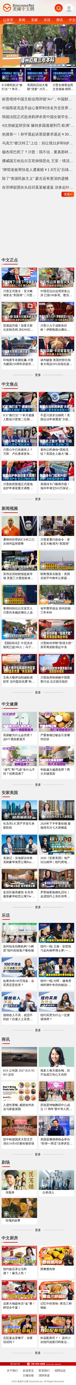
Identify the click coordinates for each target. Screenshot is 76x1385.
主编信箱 (28, 1375)
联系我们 (44, 1370)
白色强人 (48, 1192)
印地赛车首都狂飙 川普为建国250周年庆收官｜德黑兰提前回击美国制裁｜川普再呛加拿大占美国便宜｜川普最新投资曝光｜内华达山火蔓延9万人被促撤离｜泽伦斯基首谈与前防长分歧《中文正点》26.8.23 (18, 362)
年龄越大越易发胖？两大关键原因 (55, 771)
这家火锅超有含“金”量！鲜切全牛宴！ (19, 1305)
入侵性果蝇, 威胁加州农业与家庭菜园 (18, 1107)
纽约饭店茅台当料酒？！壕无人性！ (15, 1271)
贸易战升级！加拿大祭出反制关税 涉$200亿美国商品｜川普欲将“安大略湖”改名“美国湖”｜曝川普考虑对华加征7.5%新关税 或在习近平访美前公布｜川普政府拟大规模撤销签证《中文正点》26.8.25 (18, 328)
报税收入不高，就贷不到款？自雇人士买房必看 (18, 1017)
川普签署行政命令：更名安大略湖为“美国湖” (55, 541)
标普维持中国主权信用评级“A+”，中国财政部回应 (38, 99)
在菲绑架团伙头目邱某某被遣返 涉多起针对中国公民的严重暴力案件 (38, 187)
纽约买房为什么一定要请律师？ (55, 1017)
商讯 (59, 20)
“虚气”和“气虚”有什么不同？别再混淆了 (19, 771)
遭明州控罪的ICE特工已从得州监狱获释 (18, 541)
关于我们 (12, 1370)
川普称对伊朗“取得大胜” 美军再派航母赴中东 (56, 645)
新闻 (22, 20)
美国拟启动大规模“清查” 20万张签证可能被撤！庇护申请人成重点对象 (37, 87)
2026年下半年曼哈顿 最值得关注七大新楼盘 (55, 825)
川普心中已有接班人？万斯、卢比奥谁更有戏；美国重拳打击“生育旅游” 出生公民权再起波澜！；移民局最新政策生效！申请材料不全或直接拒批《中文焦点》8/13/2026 (19, 452)
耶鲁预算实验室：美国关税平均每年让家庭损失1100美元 (55, 576)
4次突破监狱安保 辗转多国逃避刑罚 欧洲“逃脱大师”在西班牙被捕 (38, 125)
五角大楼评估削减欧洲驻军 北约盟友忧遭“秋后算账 (19, 680)
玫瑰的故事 (13, 1220)
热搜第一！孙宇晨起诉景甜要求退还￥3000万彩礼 (38, 134)
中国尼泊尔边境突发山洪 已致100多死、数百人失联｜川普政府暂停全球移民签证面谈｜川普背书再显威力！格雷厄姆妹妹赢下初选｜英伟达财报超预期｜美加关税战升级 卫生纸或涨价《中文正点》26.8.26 (56, 293)
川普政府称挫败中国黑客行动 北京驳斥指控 (55, 679)
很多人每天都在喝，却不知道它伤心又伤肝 (55, 1072)
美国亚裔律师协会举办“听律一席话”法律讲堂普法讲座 (56, 1142)
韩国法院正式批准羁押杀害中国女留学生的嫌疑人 (38, 117)
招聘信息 (60, 1370)
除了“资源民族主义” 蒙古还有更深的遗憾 (35, 178)
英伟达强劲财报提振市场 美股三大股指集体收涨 (18, 576)
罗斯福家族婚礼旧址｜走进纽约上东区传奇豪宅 (55, 894)
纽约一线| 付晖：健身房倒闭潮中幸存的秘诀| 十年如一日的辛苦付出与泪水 (55, 983)
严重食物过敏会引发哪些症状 (55, 737)
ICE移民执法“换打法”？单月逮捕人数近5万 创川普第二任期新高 (12, 87)
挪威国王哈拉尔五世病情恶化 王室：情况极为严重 (38, 161)
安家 (34, 20)
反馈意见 (28, 1370)
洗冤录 (10, 1192)
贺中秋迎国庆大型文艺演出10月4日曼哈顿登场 (18, 1141)
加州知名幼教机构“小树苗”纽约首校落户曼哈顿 (18, 948)
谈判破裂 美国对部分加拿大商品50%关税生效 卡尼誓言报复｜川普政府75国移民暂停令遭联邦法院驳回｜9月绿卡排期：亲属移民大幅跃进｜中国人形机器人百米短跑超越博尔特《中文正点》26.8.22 (55, 362)
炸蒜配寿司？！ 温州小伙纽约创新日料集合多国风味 (55, 1340)
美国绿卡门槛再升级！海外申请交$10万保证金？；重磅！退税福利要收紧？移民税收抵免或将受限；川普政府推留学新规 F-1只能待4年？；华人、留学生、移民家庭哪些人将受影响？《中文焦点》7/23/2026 (55, 486)
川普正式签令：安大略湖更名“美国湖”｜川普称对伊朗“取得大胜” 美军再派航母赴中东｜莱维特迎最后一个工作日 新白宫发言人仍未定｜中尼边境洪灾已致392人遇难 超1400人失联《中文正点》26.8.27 (19, 293)
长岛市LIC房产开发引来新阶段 (18, 825)
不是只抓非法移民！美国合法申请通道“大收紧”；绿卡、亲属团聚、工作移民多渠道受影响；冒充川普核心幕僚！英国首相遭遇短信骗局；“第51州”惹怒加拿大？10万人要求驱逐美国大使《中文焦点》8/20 (56, 417)
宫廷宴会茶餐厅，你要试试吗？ (18, 1340)
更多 (68, 194)
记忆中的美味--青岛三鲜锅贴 (56, 1305)
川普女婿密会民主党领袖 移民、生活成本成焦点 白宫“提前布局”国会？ (63, 87)
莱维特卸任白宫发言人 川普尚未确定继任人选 (18, 610)
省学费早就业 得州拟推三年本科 (55, 610)
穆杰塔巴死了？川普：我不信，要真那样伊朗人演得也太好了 (38, 152)
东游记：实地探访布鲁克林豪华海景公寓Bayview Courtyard (19, 860)
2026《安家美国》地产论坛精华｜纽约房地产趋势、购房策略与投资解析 (55, 860)
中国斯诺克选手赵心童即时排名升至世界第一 (38, 108)
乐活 (47, 20)
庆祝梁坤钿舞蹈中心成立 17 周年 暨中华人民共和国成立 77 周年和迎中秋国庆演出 (56, 1107)
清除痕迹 (44, 1375)
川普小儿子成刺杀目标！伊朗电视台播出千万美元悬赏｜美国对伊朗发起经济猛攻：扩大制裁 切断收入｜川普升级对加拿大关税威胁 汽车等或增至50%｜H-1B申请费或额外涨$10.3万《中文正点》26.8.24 (55, 328)
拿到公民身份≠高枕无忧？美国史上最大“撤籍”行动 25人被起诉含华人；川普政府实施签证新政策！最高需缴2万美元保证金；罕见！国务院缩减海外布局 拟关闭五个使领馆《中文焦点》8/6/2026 (56, 452)
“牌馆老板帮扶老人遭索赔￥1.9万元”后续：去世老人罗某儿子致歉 (38, 170)
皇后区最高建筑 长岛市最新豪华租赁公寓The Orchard (19, 894)
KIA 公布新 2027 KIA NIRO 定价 (18, 1072)
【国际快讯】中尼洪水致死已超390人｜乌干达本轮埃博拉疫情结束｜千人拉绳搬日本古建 (18, 645)
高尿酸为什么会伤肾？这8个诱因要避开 (18, 737)
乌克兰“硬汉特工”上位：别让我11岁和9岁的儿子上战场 (38, 143)
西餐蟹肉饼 (47, 1269)
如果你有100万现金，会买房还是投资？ (18, 983)
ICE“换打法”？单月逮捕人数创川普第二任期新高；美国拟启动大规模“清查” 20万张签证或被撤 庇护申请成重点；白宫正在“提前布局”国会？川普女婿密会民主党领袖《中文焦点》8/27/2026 (19, 417)
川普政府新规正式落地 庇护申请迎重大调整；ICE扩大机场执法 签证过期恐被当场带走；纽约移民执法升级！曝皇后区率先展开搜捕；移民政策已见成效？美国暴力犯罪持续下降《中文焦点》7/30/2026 (18, 486)
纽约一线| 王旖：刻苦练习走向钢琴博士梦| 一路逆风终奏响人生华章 (55, 949)
